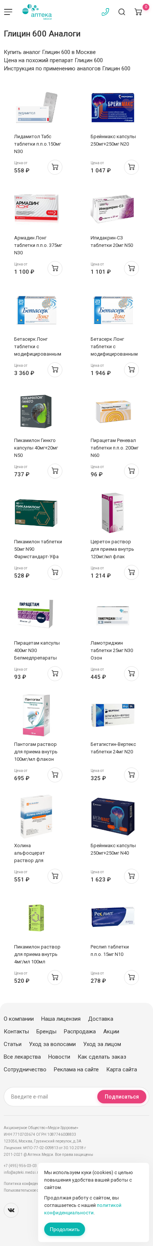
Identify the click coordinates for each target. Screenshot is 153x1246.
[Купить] (55, 167)
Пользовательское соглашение (31, 1190)
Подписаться (122, 1097)
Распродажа (80, 1031)
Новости (59, 1056)
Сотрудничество (25, 1069)
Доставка (100, 1018)
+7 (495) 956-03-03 (20, 1166)
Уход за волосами (52, 1044)
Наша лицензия (61, 1018)
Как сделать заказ (102, 1056)
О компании (19, 1018)
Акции (111, 1031)
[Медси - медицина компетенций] (37, 12)
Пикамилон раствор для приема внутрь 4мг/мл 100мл (37, 954)
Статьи (13, 1044)
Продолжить (64, 1229)
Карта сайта (121, 1069)
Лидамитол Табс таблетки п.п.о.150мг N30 (37, 144)
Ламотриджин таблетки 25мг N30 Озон (112, 650)
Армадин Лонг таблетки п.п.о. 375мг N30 (38, 245)
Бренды (46, 1031)
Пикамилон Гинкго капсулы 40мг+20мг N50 (36, 448)
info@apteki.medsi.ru (22, 1172)
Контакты (16, 1031)
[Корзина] (138, 11)
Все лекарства (22, 1056)
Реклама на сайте (76, 1069)
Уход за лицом (102, 1044)
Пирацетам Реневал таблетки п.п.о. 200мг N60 (115, 448)
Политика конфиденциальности (32, 1184)
